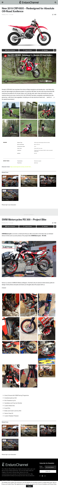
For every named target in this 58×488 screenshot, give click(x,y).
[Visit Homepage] (29, 2)
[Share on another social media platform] (55, 50)
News (4, 176)
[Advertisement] (29, 211)
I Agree (29, 486)
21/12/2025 (25, 185)
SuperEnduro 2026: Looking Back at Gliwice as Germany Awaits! (28, 182)
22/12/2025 (6, 185)
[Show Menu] (2, 2)
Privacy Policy (5, 480)
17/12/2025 (43, 185)
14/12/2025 (6, 199)
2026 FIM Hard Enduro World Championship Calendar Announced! (47, 182)
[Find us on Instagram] (45, 476)
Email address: (42, 467)
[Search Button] (55, 2)
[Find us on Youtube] (42, 476)
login (6, 204)
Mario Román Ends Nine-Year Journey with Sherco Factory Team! (10, 182)
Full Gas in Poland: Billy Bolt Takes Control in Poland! (9, 196)
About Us (12, 480)
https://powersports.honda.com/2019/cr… (21, 167)
